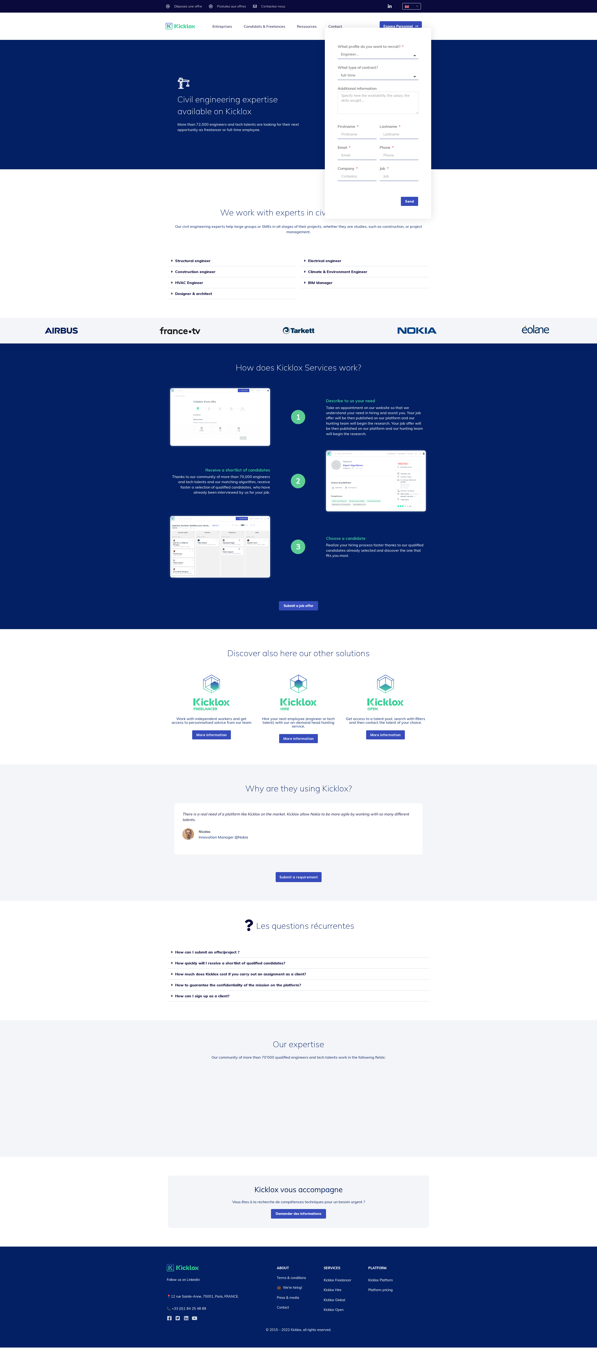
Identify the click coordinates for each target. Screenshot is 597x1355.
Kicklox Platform (380, 1280)
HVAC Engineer (189, 282)
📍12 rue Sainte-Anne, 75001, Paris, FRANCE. (203, 1296)
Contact (335, 26)
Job (383, 168)
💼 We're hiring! (289, 1288)
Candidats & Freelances (264, 26)
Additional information (357, 89)
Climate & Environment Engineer (337, 271)
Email (343, 148)
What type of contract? (358, 68)
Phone (385, 148)
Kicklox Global (334, 1300)
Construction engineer (195, 271)
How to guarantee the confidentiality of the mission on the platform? (238, 985)
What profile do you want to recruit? (369, 47)
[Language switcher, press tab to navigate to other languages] (411, 6)
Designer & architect (193, 293)
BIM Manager (320, 282)
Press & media (288, 1298)
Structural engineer (193, 260)
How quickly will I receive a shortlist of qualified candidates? (230, 963)
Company (346, 168)
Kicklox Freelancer (337, 1280)
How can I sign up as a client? (202, 996)
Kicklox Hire (332, 1290)
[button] (232, 260)
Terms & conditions (291, 1278)
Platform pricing (380, 1290)
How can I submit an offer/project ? (207, 952)
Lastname (389, 127)
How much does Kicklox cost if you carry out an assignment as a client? (240, 974)
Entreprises (222, 26)
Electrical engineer (324, 260)
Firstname (347, 127)
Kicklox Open (334, 1310)
